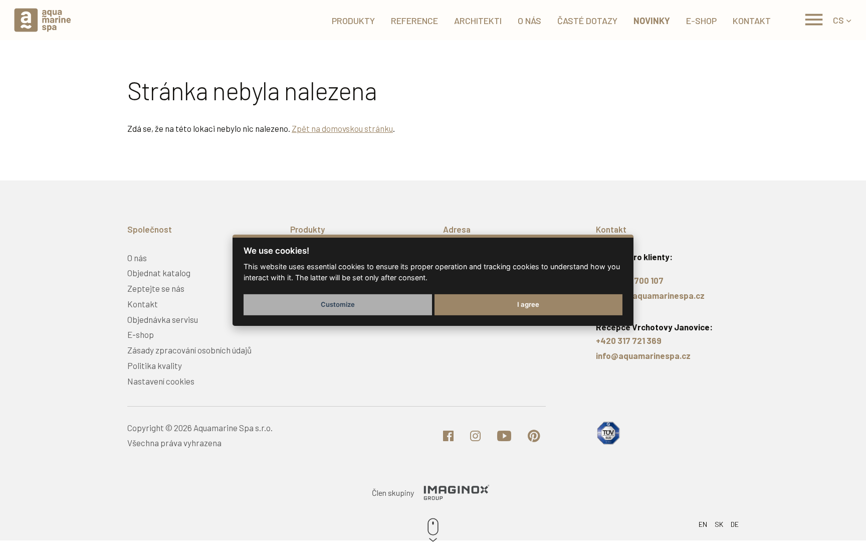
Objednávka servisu (162, 319)
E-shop (140, 334)
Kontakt (142, 304)
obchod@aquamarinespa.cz (650, 295)
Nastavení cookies (160, 381)
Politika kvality (154, 365)
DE (735, 524)
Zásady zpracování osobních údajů (189, 350)
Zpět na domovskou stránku (342, 128)
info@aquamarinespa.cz (643, 355)
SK (719, 524)
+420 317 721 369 (629, 340)
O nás (137, 258)
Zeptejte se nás (155, 288)
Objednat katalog (158, 273)
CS (838, 20)
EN (703, 524)
